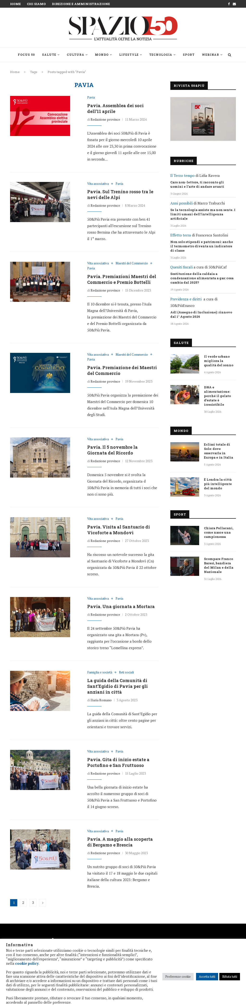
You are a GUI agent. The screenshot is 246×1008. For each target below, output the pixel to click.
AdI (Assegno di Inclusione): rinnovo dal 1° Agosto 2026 (201, 314)
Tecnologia (160, 54)
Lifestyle (129, 54)
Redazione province (105, 119)
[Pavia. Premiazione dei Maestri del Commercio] (40, 373)
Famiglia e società (99, 672)
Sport (189, 54)
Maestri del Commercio (132, 263)
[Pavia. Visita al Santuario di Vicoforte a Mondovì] (40, 537)
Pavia (91, 98)
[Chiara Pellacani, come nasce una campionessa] (184, 535)
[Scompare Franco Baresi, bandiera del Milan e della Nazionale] (184, 566)
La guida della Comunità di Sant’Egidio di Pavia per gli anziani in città (117, 686)
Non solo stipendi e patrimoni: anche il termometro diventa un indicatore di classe (201, 246)
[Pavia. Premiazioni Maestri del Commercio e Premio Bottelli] (40, 281)
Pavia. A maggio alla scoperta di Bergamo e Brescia (120, 842)
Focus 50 (26, 54)
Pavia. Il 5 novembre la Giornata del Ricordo (112, 450)
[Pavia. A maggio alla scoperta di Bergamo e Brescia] (40, 849)
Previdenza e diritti (186, 299)
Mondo (102, 54)
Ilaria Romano (101, 700)
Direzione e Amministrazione (81, 4)
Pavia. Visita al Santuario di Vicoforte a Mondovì (118, 529)
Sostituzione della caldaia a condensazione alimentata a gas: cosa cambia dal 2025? (202, 278)
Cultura (75, 54)
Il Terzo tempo (182, 175)
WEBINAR (210, 54)
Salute (49, 54)
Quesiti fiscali (181, 267)
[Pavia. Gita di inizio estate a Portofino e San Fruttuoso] (40, 770)
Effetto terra (180, 235)
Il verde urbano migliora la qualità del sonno (218, 360)
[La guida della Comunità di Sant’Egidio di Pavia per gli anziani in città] (40, 691)
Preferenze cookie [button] (178, 976)
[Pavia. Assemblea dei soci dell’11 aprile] (40, 116)
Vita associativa (98, 184)
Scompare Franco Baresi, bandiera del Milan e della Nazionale (218, 565)
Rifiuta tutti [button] (229, 976)
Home (15, 4)
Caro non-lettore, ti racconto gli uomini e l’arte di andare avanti (197, 184)
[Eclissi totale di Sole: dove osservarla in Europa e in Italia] (184, 451)
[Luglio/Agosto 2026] (203, 119)
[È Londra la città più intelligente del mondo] (184, 487)
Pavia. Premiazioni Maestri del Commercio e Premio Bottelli (121, 279)
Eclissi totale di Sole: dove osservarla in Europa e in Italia (218, 451)
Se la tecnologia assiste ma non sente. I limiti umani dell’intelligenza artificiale (202, 214)
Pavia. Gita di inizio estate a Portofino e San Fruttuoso (118, 762)
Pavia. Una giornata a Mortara (121, 606)
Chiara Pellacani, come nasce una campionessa (218, 532)
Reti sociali (126, 672)
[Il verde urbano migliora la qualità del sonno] (184, 363)
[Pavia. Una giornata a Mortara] (40, 617)
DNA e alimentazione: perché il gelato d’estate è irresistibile (217, 396)
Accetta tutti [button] (207, 976)
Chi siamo (36, 4)
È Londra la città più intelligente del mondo (218, 483)
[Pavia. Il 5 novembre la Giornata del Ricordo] (40, 457)
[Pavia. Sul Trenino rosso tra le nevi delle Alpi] (40, 202)
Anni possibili (181, 203)
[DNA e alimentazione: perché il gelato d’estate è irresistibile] (184, 394)
